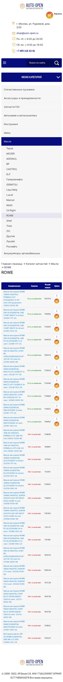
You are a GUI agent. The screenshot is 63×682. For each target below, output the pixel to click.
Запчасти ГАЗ (11, 106)
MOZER (10, 153)
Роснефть (11, 246)
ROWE (9, 215)
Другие (10, 236)
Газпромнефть (14, 179)
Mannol (10, 200)
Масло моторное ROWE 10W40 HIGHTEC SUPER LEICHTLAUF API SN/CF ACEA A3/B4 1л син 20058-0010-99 (14, 498)
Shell (9, 220)
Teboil (9, 148)
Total (9, 225)
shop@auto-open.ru (27, 33)
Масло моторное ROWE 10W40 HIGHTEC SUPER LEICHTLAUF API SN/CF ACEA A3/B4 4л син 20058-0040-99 (14, 513)
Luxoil (9, 194)
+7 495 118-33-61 (25, 50)
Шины (7, 132)
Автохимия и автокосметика (20, 115)
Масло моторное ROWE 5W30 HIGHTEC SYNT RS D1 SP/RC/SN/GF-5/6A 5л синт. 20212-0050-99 (14, 596)
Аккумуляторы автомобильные (22, 253)
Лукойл (10, 241)
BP (7, 163)
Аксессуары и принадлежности (22, 98)
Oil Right (11, 210)
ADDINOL (11, 158)
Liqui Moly (11, 189)
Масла (7, 141)
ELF (8, 174)
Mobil (9, 205)
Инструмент (11, 124)
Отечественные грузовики (19, 89)
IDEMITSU (11, 184)
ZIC (8, 231)
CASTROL (11, 169)
